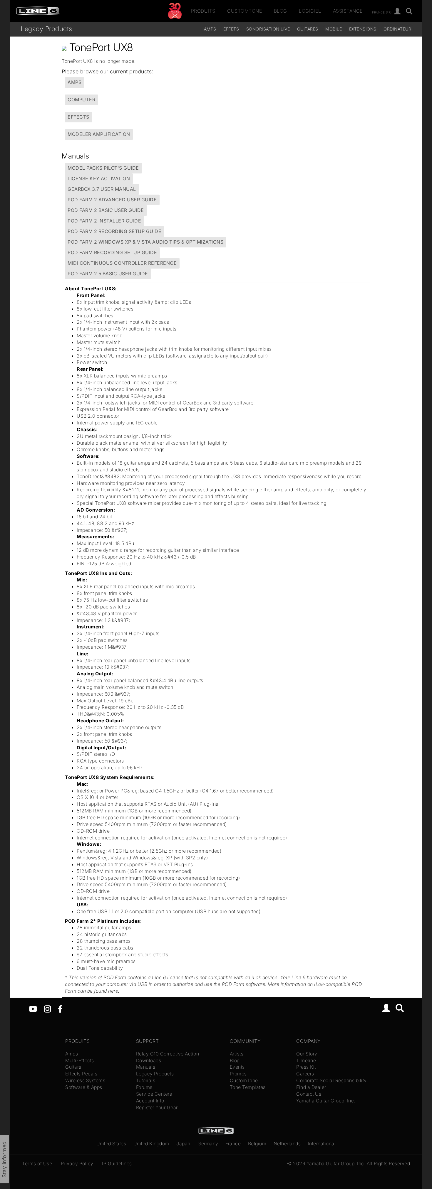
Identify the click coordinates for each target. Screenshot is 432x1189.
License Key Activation (99, 178)
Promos (238, 1074)
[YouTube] (33, 1008)
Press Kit (306, 1067)
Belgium (257, 1143)
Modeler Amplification (99, 134)
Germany (207, 1143)
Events (237, 1067)
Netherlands (287, 1143)
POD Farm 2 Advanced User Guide (112, 200)
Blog (280, 11)
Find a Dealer (311, 1087)
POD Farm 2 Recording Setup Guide (114, 231)
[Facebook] (60, 1008)
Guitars (73, 1067)
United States (111, 1143)
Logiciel (310, 11)
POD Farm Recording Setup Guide (112, 252)
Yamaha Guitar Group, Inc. (325, 1101)
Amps (210, 28)
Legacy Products (46, 29)
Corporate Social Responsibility (331, 1080)
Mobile (333, 28)
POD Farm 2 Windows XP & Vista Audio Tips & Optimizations (145, 242)
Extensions (362, 28)
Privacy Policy (77, 1163)
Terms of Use (37, 1163)
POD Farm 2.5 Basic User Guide (108, 273)
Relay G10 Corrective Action (167, 1054)
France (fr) (382, 12)
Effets (231, 28)
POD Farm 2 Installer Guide (104, 221)
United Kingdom (151, 1143)
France (233, 1143)
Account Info (150, 1101)
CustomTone (244, 11)
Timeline (306, 1060)
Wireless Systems (85, 1080)
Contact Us (308, 1094)
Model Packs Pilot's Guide (103, 168)
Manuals (145, 1067)
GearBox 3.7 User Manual (102, 189)
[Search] (400, 1009)
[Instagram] (47, 1008)
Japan (183, 1143)
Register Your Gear (157, 1107)
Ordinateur (397, 28)
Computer (81, 99)
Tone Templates (248, 1087)
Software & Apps (83, 1087)
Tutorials (145, 1080)
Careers (305, 1074)
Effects (78, 117)
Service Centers (154, 1094)
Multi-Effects (79, 1060)
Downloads (148, 1060)
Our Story (306, 1054)
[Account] (397, 12)
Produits (203, 11)
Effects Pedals (81, 1074)
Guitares (307, 28)
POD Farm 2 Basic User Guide (106, 210)
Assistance (348, 11)
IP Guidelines (117, 1163)
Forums (144, 1087)
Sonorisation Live (268, 28)
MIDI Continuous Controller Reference (122, 263)
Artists (237, 1054)
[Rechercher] (409, 12)
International (322, 1143)
